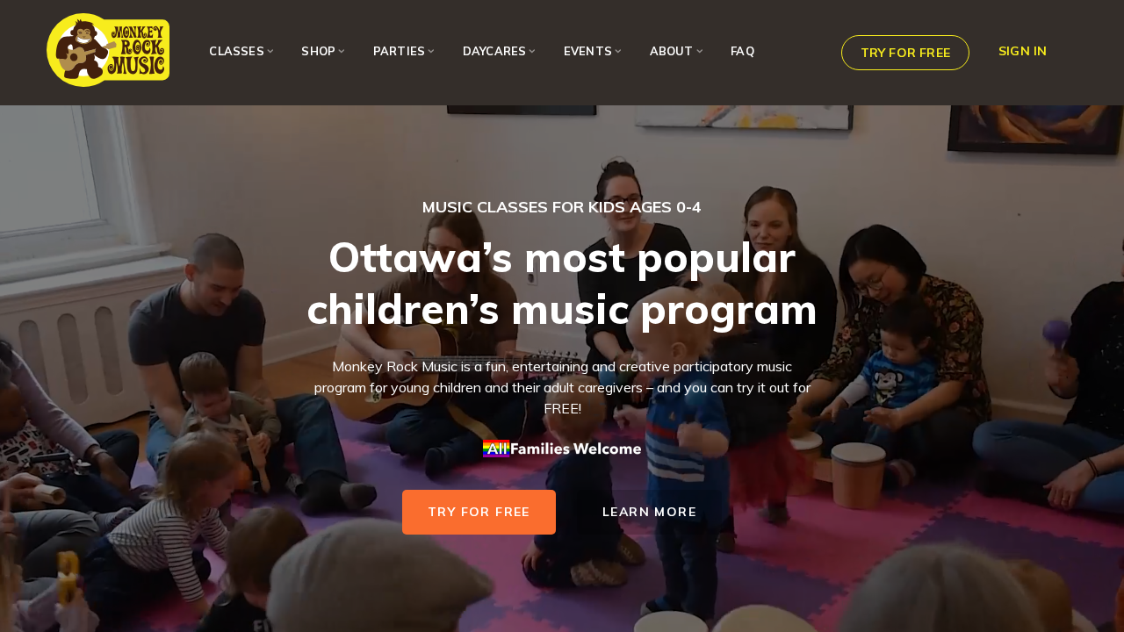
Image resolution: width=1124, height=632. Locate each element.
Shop (318, 51)
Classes (236, 51)
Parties (399, 51)
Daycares (495, 51)
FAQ (742, 51)
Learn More (649, 512)
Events (588, 51)
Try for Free (905, 53)
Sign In (1022, 51)
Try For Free (479, 512)
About (672, 51)
